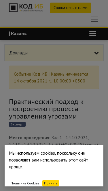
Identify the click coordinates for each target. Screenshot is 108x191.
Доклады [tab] (18, 53)
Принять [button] (50, 183)
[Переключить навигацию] (92, 33)
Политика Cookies (25, 183)
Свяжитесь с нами (71, 7)
